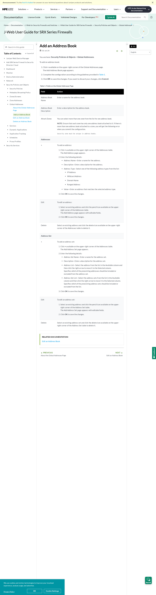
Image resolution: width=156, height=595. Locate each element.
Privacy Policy (9, 592)
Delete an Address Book (22, 121)
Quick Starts (50, 17)
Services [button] (54, 9)
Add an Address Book (22, 115)
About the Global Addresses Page (24, 109)
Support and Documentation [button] (93, 9)
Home (6, 25)
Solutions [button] (22, 9)
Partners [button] (69, 9)
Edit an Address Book (21, 118)
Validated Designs (69, 17)
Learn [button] (116, 9)
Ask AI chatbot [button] (27, 2)
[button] (148, 580)
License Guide (34, 17)
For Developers (90, 17)
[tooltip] (133, 46)
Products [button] (38, 9)
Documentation (13, 17)
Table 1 (102, 74)
